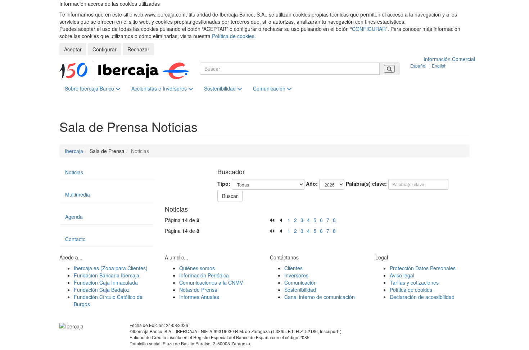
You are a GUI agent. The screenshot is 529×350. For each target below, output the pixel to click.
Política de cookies (233, 36)
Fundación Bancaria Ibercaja (106, 275)
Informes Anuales (199, 296)
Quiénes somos (197, 268)
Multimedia (77, 194)
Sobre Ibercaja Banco (90, 88)
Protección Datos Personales (423, 268)
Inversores (296, 275)
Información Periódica (204, 275)
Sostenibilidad (220, 88)
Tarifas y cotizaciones (414, 282)
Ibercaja (74, 151)
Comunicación (270, 88)
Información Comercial (449, 59)
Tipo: (223, 183)
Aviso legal (402, 275)
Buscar (230, 195)
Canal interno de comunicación (319, 296)
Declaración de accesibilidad (422, 296)
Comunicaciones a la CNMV (211, 282)
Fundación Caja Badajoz (102, 289)
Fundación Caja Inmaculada (106, 282)
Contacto (75, 239)
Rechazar (138, 49)
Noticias (74, 172)
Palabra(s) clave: (366, 183)
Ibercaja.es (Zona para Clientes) (111, 268)
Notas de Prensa (198, 289)
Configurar (104, 49)
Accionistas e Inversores (159, 88)
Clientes (293, 268)
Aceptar (73, 49)
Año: (312, 183)
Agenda (74, 216)
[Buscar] (389, 69)
